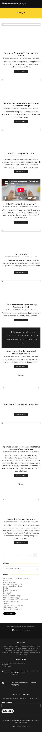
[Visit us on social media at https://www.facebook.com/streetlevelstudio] (15, 634)
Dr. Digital (7, 594)
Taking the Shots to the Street (21, 519)
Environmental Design (12, 596)
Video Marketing (10, 607)
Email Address (7, 702)
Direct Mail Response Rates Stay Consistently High (21, 306)
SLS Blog (36, 58)
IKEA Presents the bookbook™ (21, 204)
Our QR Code (21, 254)
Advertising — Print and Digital (15, 578)
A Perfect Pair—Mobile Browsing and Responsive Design (21, 104)
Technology (8, 603)
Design (6, 588)
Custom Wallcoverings (12, 586)
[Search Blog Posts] (36, 568)
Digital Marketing (10, 590)
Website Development (12, 609)
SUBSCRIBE (8, 711)
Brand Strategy (9, 582)
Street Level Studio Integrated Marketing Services (21, 352)
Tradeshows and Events (13, 605)
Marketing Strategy (11, 598)
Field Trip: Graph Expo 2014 (21, 153)
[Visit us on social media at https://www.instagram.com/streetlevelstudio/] (28, 634)
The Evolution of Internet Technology (21, 404)
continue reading (21, 71)
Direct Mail (7, 592)
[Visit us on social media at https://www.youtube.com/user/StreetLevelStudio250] (24, 634)
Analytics (6, 580)
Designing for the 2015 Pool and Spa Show (21, 54)
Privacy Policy (26, 726)
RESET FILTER (9, 613)
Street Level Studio (11, 58)
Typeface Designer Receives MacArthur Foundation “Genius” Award (21, 448)
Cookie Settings (16, 726)
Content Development (12, 584)
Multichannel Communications (15, 600)
